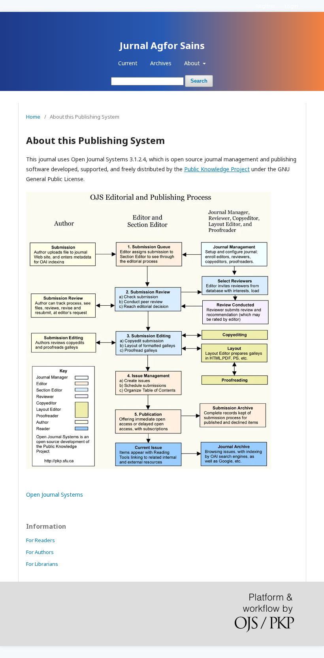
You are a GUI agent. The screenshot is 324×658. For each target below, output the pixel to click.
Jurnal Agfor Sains (162, 45)
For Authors (40, 552)
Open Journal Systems (54, 494)
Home (33, 116)
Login (291, 5)
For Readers (40, 540)
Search (198, 81)
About (193, 63)
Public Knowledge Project (217, 169)
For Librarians (42, 563)
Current (128, 63)
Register (266, 5)
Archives (160, 63)
